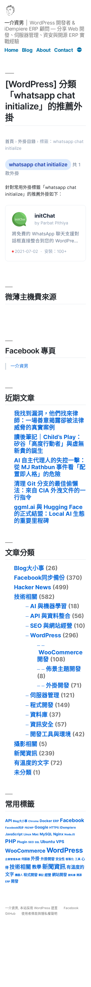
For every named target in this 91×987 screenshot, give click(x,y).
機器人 (19, 875)
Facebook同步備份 (39, 577)
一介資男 (14, 23)
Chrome (33, 821)
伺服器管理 (44, 695)
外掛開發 (57, 685)
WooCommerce (25, 850)
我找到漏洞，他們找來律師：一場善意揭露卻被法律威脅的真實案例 (49, 420)
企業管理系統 (13, 859)
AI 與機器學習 (48, 606)
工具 (77, 859)
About (43, 50)
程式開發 (41, 704)
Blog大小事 (29, 568)
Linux (27, 834)
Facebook (72, 820)
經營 (48, 875)
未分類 (23, 772)
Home (11, 50)
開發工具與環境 (50, 734)
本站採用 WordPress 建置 (39, 908)
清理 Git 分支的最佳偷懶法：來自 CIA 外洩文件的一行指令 (50, 490)
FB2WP (29, 827)
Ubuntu (47, 841)
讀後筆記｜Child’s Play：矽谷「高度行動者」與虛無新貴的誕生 (49, 443)
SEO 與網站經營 (51, 625)
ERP (56, 821)
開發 (14, 881)
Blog (27, 50)
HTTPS (54, 827)
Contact (63, 50)
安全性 (60, 859)
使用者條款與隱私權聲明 (39, 913)
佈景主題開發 (63, 668)
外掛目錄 (27, 141)
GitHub (10, 913)
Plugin (22, 842)
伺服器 (25, 859)
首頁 (9, 141)
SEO (31, 842)
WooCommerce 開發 (60, 656)
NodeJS (69, 834)
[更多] (79, 50)
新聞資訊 (25, 753)
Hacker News (32, 587)
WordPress (45, 635)
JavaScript (14, 834)
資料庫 (39, 714)
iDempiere (68, 827)
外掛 (35, 858)
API (8, 820)
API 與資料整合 (50, 615)
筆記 (41, 875)
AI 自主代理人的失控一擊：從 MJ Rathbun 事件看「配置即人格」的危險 (50, 467)
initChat (45, 216)
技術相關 (25, 596)
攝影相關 (25, 743)
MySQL (46, 834)
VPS (60, 841)
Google (41, 827)
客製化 (70, 859)
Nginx (58, 834)
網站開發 (59, 874)
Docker (46, 821)
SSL (37, 842)
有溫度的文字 (31, 762)
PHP (10, 841)
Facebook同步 (14, 827)
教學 (36, 867)
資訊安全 (41, 724)
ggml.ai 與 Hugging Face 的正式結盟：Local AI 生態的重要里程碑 (49, 513)
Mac (35, 834)
